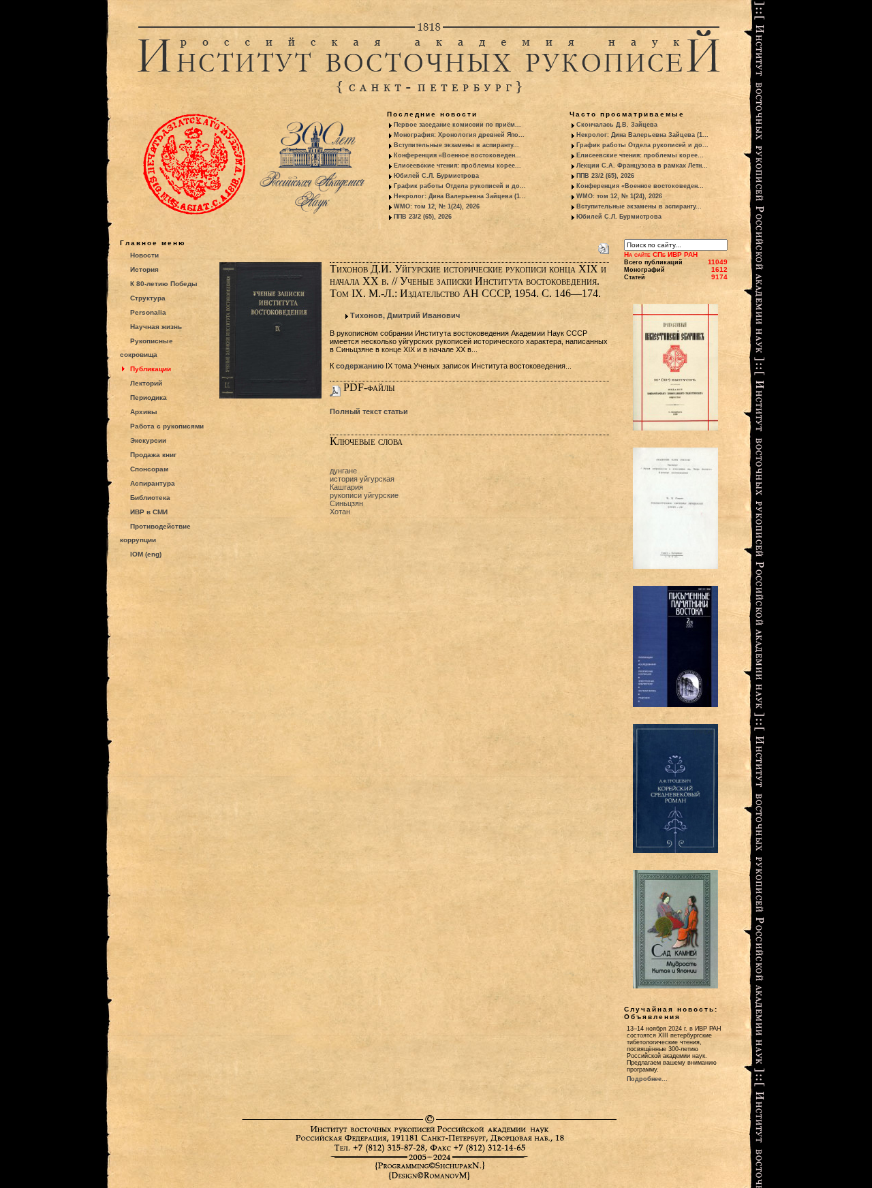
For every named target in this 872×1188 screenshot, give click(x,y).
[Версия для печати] (603, 246)
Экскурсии (148, 440)
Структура (148, 298)
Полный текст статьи (369, 411)
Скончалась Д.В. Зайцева (616, 124)
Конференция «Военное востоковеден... (457, 155)
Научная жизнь (156, 326)
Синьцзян (346, 503)
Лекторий (146, 383)
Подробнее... (647, 1079)
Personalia (148, 312)
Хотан (340, 511)
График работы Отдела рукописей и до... (460, 186)
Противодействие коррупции (155, 533)
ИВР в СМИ (149, 512)
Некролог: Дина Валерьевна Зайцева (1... (460, 196)
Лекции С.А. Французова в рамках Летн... (642, 165)
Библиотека (150, 497)
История (144, 269)
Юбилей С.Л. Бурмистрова (436, 175)
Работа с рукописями (167, 426)
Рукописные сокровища (146, 347)
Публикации (150, 369)
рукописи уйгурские (364, 495)
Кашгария (346, 487)
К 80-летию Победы (164, 283)
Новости (144, 255)
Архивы (143, 412)
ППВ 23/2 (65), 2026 (423, 216)
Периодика (148, 397)
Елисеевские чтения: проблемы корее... (457, 165)
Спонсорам (149, 469)
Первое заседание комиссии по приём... (457, 124)
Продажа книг (153, 454)
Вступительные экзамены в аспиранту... (456, 145)
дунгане (343, 471)
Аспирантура (152, 483)
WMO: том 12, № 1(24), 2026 (437, 206)
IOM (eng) (145, 554)
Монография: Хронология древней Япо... (459, 134)
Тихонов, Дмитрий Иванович (405, 315)
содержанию (360, 366)
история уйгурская (362, 479)
